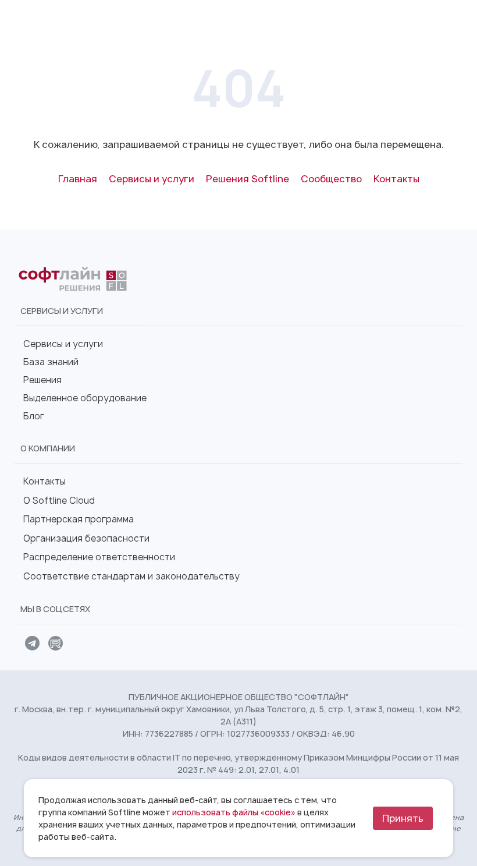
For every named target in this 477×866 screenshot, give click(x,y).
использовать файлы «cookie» (234, 812)
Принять (402, 818)
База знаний (51, 362)
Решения (42, 380)
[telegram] (32, 644)
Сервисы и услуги (63, 344)
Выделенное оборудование (85, 398)
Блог (33, 416)
